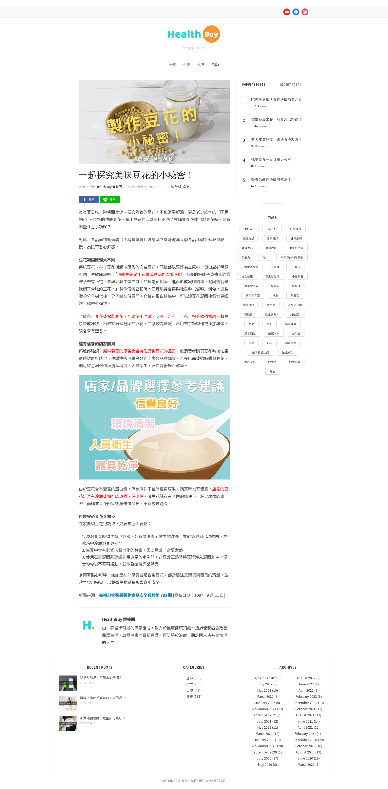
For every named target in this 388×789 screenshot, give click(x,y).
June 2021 (305, 721)
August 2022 (306, 678)
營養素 (295, 295)
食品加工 (287, 352)
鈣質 (269, 343)
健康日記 (272, 238)
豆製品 (296, 333)
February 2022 (306, 696)
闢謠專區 (290, 343)
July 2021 (264, 721)
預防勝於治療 (260, 352)
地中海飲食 (251, 267)
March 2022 (265, 696)
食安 (187, 65)
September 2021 (264, 714)
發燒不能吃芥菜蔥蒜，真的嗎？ (102, 697)
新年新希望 (253, 295)
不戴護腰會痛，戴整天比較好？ (102, 717)
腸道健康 (290, 324)
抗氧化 (275, 286)
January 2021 (264, 739)
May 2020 (265, 764)
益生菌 (271, 305)
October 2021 (305, 708)
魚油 (272, 371)
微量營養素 (251, 286)
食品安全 (250, 362)
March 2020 (306, 764)
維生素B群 (271, 314)
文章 (201, 65)
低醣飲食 (295, 229)
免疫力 (245, 257)
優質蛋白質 (296, 248)
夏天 (297, 267)
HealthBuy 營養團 (109, 186)
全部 (172, 65)
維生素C (295, 314)
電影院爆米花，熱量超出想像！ (276, 119)
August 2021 (305, 714)
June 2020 (305, 758)
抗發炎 (296, 286)
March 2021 (264, 733)
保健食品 (248, 238)
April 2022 (306, 690)
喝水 (265, 257)
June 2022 (306, 684)
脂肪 (269, 324)
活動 (215, 65)
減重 (275, 295)
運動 (251, 343)
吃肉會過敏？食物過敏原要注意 (276, 99)
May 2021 (264, 727)
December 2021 (305, 702)
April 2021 (305, 727)
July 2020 (264, 758)
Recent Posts (290, 84)
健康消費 (296, 238)
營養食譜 (248, 305)
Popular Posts (253, 84)
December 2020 (305, 739)
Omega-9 (272, 229)
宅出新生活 (272, 276)
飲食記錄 (294, 362)
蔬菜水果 (273, 333)
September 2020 (264, 752)
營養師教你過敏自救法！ (271, 179)
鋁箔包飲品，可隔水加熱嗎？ (101, 677)
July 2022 (265, 684)
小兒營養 (297, 276)
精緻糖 (248, 314)
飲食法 (272, 362)
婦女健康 (247, 276)
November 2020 (264, 745)
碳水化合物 (295, 305)
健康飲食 (271, 248)
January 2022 (265, 702)
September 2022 (265, 678)
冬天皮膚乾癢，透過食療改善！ (276, 139)
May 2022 (264, 690)
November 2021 (264, 708)
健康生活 (247, 248)
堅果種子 (276, 267)
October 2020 (305, 745)
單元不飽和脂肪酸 (292, 257)
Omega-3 (249, 229)
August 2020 (305, 752)
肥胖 (251, 324)
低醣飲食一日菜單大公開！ (273, 159)
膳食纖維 (250, 333)
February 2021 (305, 733)
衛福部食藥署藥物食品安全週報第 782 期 (135, 595)
